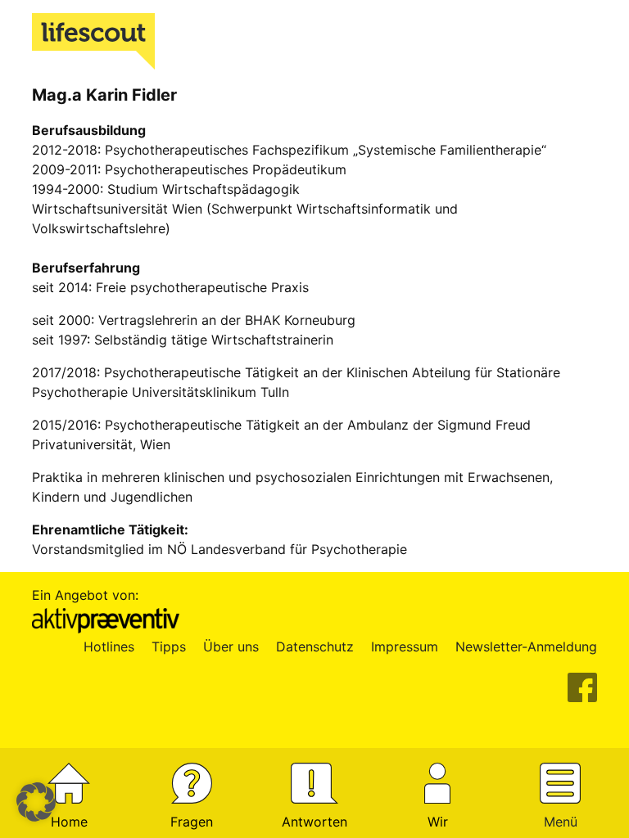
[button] (36, 802)
